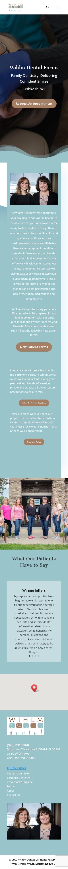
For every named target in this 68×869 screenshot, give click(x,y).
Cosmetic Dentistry (18, 778)
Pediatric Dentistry (18, 773)
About (10, 790)
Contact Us (13, 795)
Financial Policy (34, 442)
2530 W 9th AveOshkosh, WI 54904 (21, 755)
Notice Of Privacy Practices (34, 403)
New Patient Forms (34, 347)
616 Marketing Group (43, 864)
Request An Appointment (34, 104)
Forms (10, 786)
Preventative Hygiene (20, 782)
